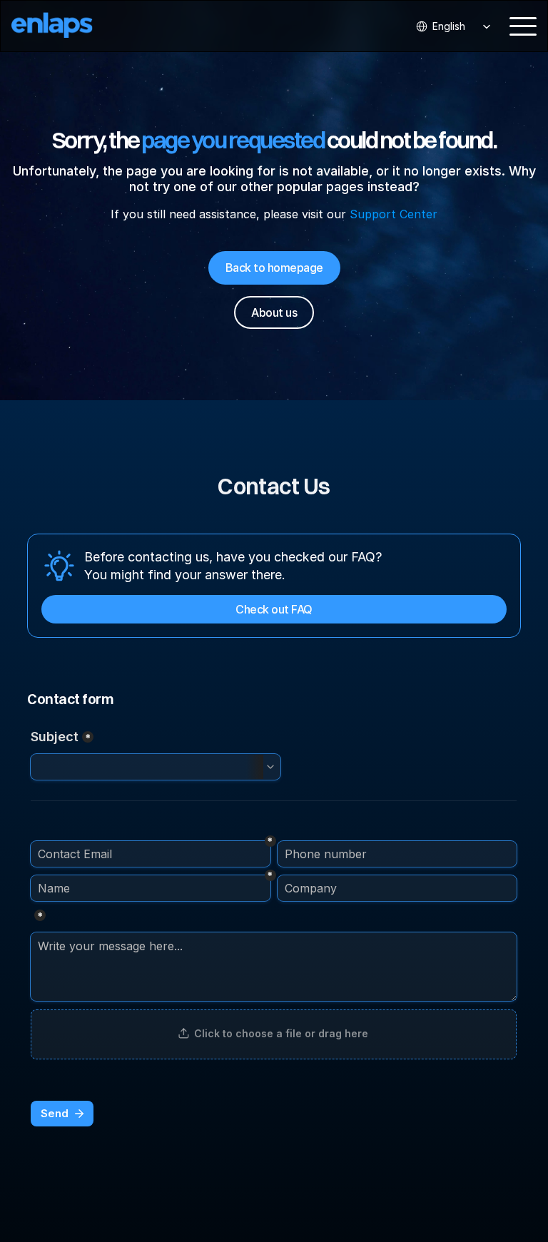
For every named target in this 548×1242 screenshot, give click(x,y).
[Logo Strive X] (64, 26)
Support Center (393, 214)
